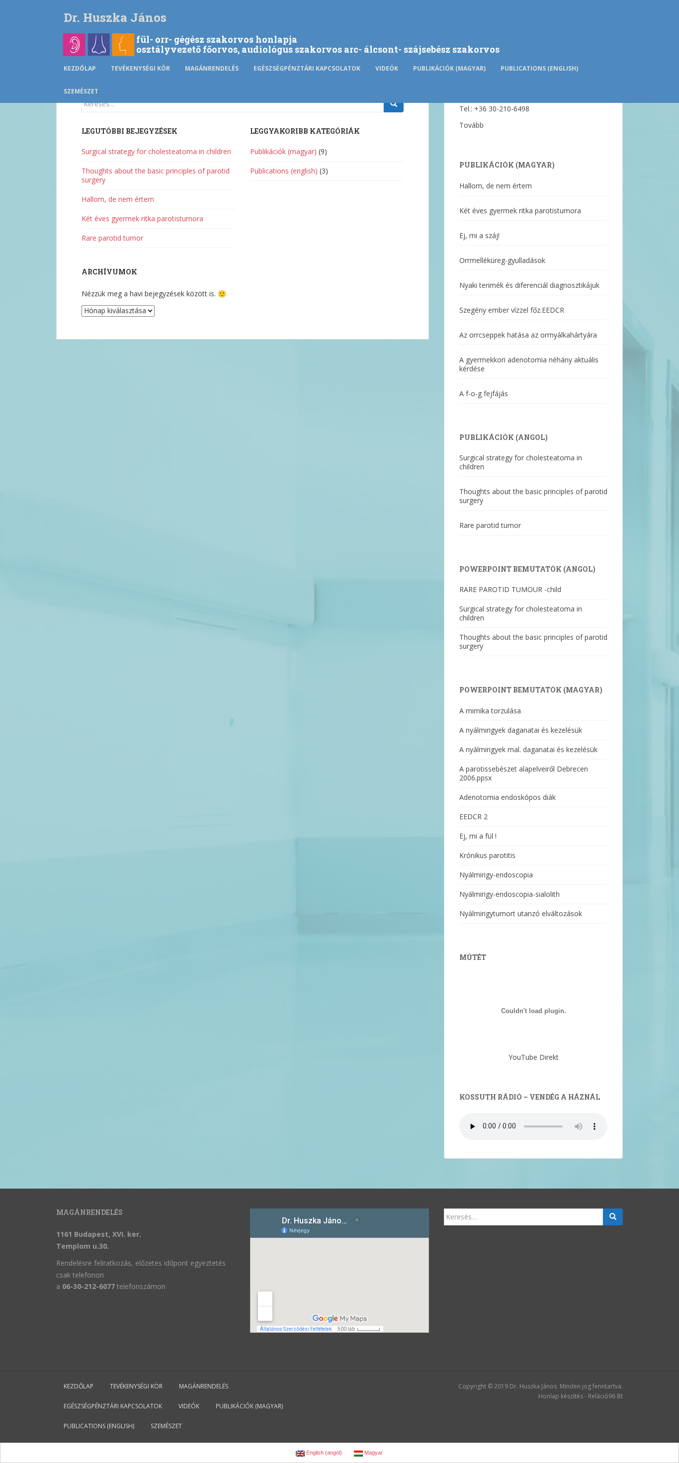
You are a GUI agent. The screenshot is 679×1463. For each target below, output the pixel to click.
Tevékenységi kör (140, 68)
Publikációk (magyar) (449, 68)
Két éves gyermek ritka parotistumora (142, 218)
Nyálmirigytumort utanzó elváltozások (520, 913)
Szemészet (81, 91)
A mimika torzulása (490, 710)
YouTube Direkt (534, 1057)
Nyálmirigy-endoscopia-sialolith (509, 894)
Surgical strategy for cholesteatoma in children (156, 151)
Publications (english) (539, 68)
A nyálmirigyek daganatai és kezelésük (520, 730)
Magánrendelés (212, 68)
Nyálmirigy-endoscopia (496, 874)
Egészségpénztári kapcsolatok (307, 68)
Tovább (471, 125)
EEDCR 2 (473, 816)
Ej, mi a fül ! (478, 836)
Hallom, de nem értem (118, 199)
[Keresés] (394, 103)
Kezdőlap (80, 68)
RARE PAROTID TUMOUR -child (510, 589)
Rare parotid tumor (112, 238)
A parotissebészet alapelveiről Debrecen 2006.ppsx (523, 773)
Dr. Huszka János (115, 17)
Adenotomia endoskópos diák (507, 797)
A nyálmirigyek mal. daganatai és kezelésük (528, 749)
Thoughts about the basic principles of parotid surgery (156, 175)
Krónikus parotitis (487, 855)
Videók (386, 68)
